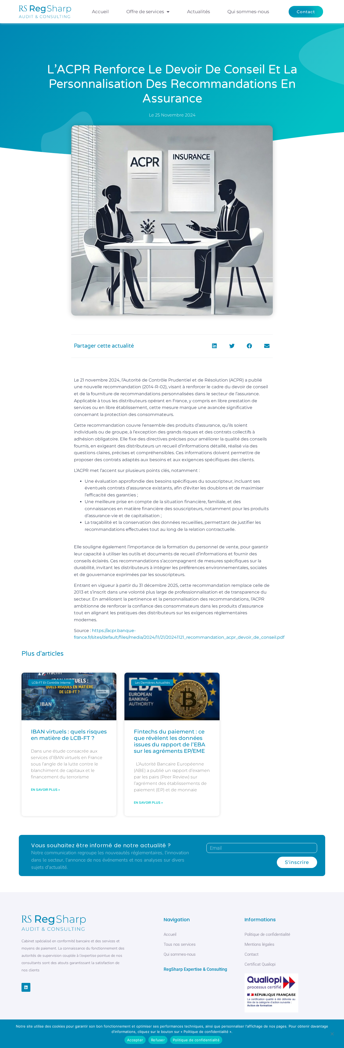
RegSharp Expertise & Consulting (195, 969)
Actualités (198, 11)
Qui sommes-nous (248, 11)
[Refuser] (332, 1035)
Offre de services (145, 11)
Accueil (100, 11)
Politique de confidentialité (196, 1040)
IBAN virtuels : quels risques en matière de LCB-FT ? (69, 734)
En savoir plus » (45, 790)
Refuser (158, 1040)
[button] (214, 346)
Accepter (135, 1040)
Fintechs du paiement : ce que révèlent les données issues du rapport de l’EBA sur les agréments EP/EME (169, 741)
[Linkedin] (26, 987)
